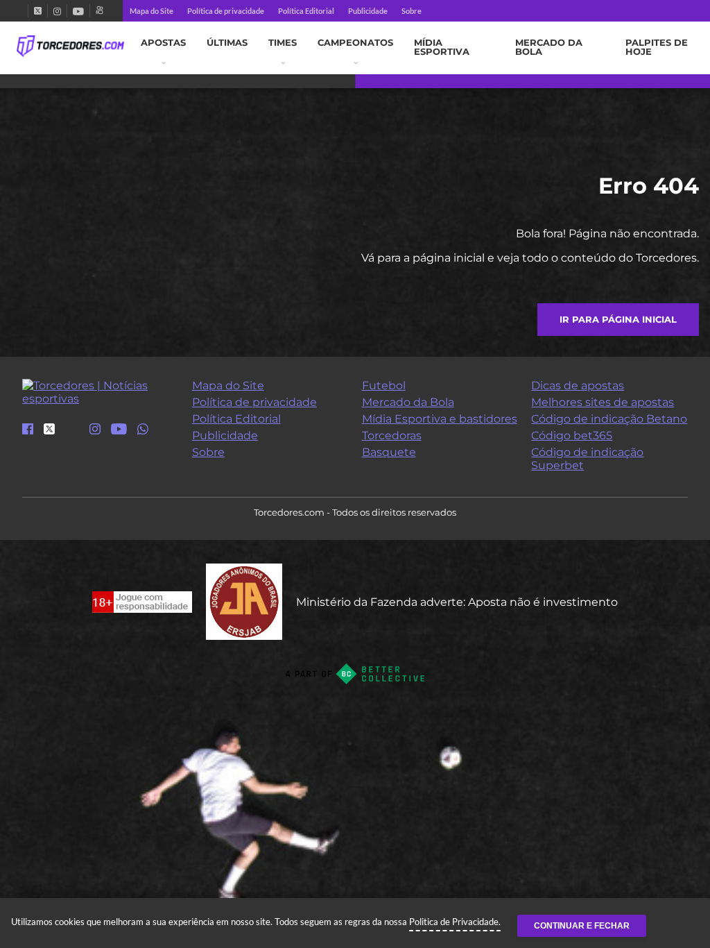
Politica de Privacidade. (455, 921)
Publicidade (368, 10)
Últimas (227, 42)
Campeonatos (355, 42)
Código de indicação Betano (609, 418)
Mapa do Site (151, 10)
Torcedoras (392, 435)
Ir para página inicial (618, 319)
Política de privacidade (225, 10)
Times (282, 42)
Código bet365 (571, 435)
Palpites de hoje (656, 47)
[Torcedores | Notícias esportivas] (70, 46)
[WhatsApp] (142, 430)
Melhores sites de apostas (602, 402)
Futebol (384, 385)
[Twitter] (37, 10)
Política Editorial (306, 10)
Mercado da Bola (548, 47)
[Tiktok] (72, 433)
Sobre (411, 10)
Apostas (163, 42)
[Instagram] (57, 10)
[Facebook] (22, 10)
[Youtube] (78, 10)
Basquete (389, 452)
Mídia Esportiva (441, 47)
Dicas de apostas (577, 385)
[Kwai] (99, 10)
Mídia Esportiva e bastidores (439, 418)
